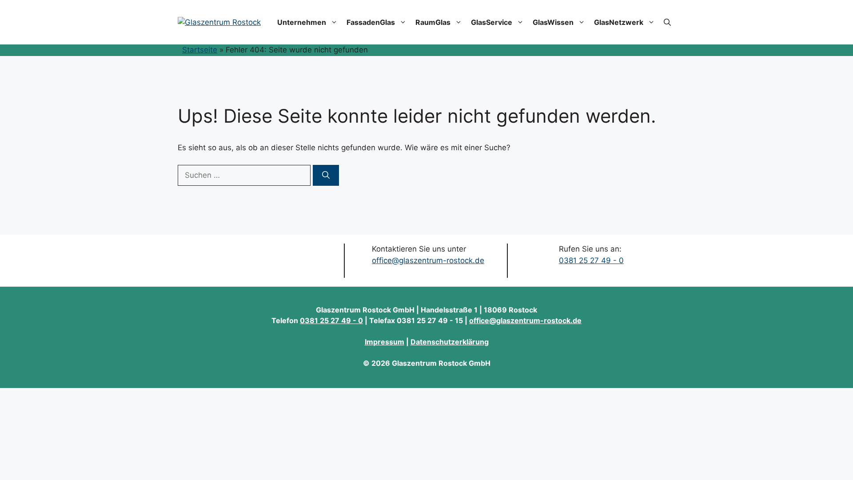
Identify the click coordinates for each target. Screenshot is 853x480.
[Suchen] (326, 175)
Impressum (384, 341)
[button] (667, 22)
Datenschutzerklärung (450, 341)
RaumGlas (432, 22)
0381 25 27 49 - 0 (591, 260)
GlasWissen (553, 22)
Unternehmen (301, 22)
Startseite (199, 49)
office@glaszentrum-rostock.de (428, 260)
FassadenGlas (371, 22)
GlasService (491, 22)
